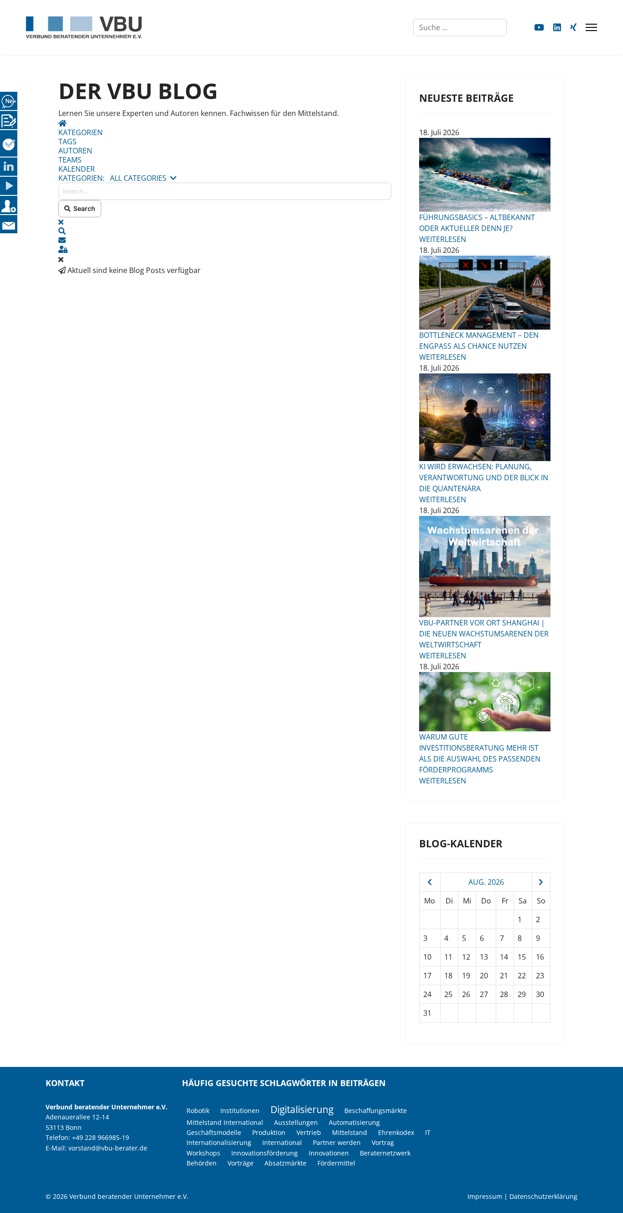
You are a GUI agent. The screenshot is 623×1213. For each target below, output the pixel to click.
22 (522, 976)
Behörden (202, 1163)
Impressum (484, 1196)
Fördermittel (336, 1163)
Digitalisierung (301, 1109)
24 (427, 994)
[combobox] (460, 27)
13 (484, 957)
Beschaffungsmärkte (375, 1110)
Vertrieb (308, 1132)
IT (428, 1132)
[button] (224, 231)
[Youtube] (539, 27)
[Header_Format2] (484, 566)
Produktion (269, 1132)
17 (427, 976)
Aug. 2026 (486, 882)
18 (448, 976)
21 (504, 976)
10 (427, 957)
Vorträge (241, 1163)
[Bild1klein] (484, 174)
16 (540, 957)
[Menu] (591, 27)
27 (484, 994)
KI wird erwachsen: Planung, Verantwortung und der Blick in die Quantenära (483, 478)
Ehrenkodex (396, 1132)
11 (448, 957)
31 (427, 1013)
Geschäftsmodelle (214, 1132)
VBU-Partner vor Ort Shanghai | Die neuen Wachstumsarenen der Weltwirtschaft (484, 634)
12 (466, 957)
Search (83, 208)
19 (466, 976)
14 (504, 957)
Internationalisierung (219, 1142)
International (282, 1142)
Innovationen (329, 1153)
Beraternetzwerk (385, 1153)
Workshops (203, 1153)
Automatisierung (354, 1122)
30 (540, 994)
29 (522, 994)
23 (540, 976)
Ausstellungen (296, 1122)
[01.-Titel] (484, 293)
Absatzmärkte (285, 1163)
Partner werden (337, 1142)
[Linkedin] (557, 27)
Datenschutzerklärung (543, 1196)
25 (448, 994)
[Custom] (573, 27)
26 (466, 994)
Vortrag (383, 1142)
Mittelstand (349, 1132)
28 (504, 994)
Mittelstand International (225, 1122)
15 (522, 957)
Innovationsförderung (264, 1153)
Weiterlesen (442, 239)
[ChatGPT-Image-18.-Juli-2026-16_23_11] (484, 417)
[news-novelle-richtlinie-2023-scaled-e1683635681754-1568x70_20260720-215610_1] (484, 701)
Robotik (198, 1110)
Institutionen (240, 1110)
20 (484, 976)
